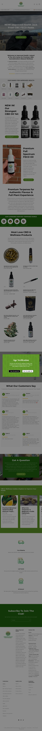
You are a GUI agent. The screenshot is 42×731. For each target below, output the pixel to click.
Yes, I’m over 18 (14, 371)
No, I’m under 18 (28, 371)
